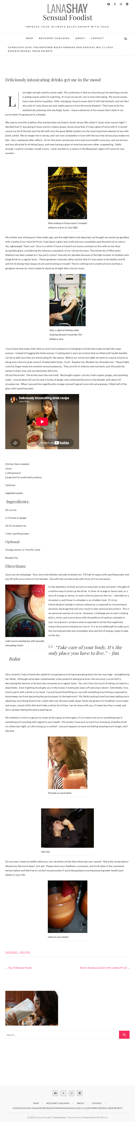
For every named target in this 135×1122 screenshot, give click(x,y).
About (80, 38)
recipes (25, 952)
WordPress (102, 1117)
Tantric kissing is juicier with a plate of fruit (105, 967)
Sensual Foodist (67, 17)
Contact (97, 38)
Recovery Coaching (54, 38)
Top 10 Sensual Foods (18, 967)
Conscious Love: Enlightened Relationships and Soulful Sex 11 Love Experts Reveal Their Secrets (60, 49)
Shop (29, 38)
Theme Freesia (74, 1117)
